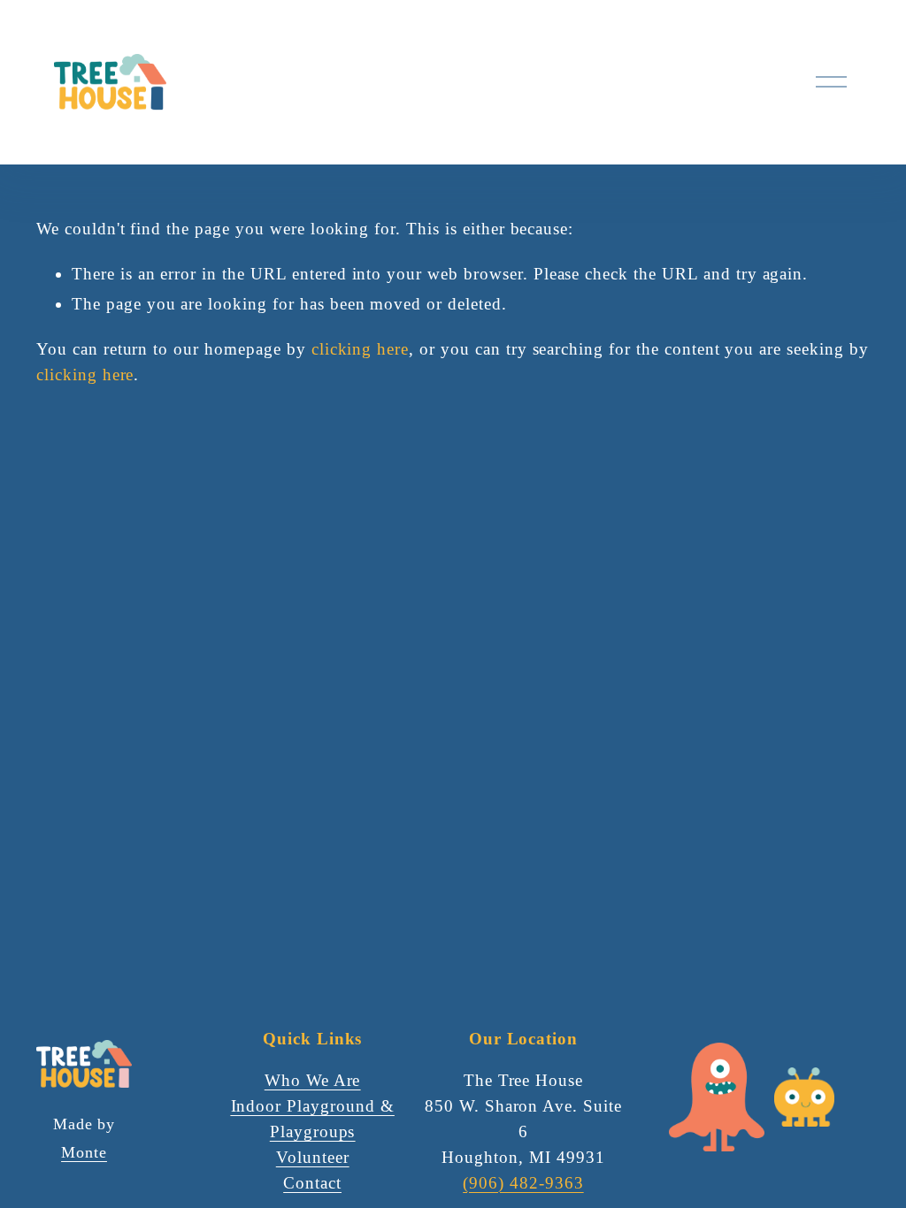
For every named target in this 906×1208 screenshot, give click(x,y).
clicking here (360, 349)
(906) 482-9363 (523, 1183)
